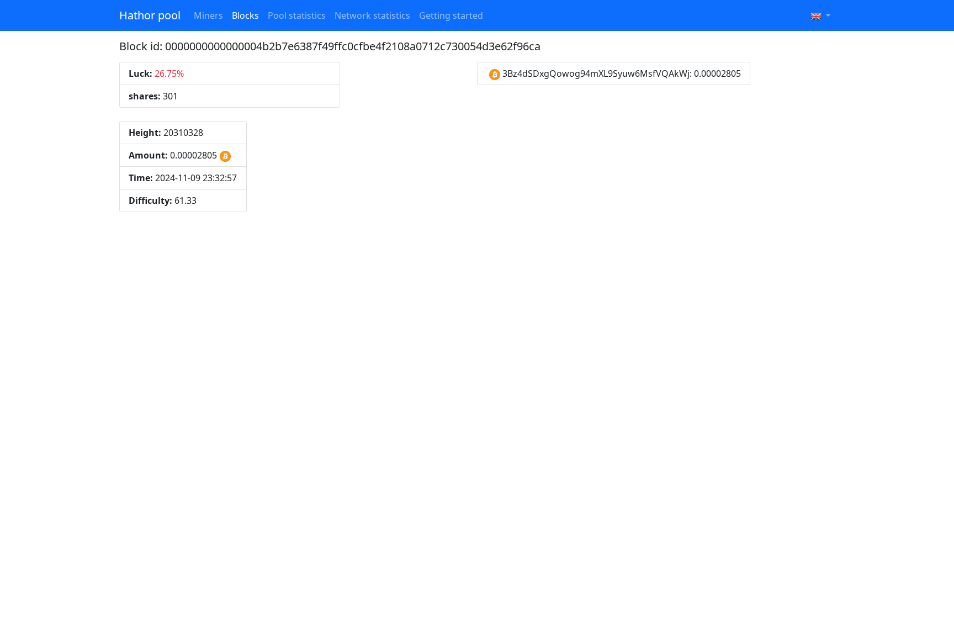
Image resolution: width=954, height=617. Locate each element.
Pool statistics (297, 15)
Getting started (451, 15)
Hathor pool (150, 15)
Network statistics (372, 15)
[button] (820, 15)
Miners (208, 15)
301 (153, 96)
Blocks (245, 15)
